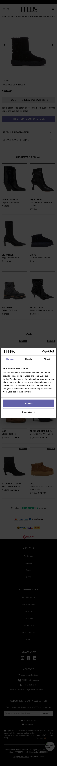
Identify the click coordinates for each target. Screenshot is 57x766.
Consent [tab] (10, 359)
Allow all (28, 403)
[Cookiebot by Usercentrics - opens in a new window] (42, 351)
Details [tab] (28, 359)
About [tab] (47, 359)
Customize (27, 412)
